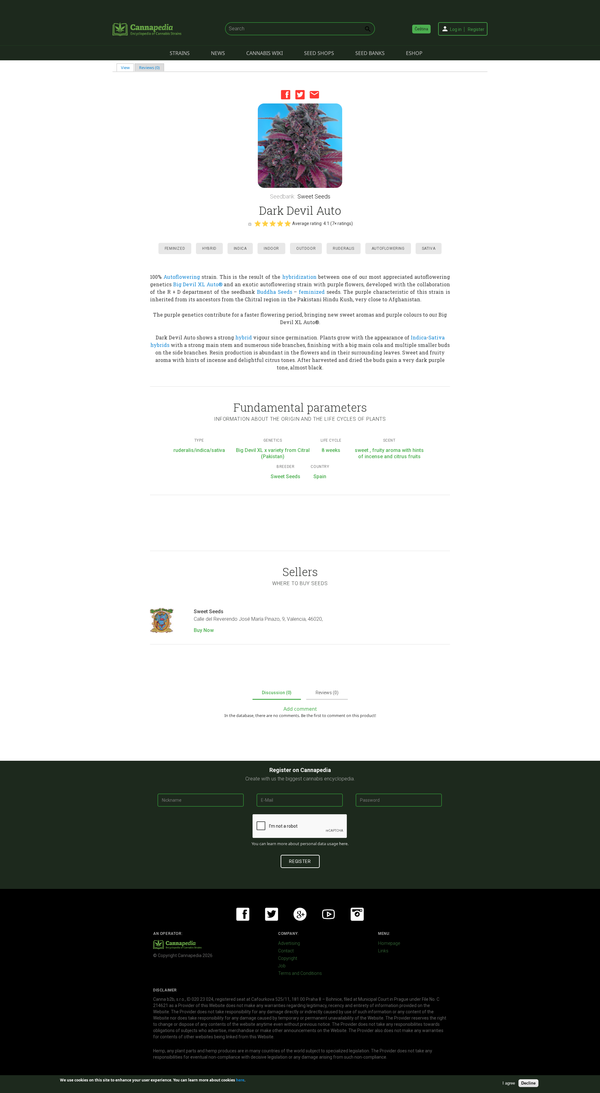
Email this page (314, 94)
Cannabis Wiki (264, 53)
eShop (414, 53)
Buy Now (204, 630)
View (127, 67)
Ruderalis (343, 248)
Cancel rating (249, 224)
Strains (180, 53)
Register (476, 29)
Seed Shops (319, 53)
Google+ (300, 914)
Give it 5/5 (287, 223)
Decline (528, 1083)
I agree (508, 1083)
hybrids (159, 345)
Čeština (421, 29)
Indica (240, 248)
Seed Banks (370, 53)
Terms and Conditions (300, 973)
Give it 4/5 (280, 223)
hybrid (243, 337)
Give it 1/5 (257, 223)
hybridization (299, 276)
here (343, 843)
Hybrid (209, 248)
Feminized (175, 248)
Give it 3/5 (272, 223)
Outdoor (306, 248)
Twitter (300, 94)
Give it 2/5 (265, 223)
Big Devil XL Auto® (197, 284)
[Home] (146, 29)
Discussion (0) (277, 692)
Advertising (289, 943)
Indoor (271, 248)
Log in (456, 29)
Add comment (300, 708)
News (218, 53)
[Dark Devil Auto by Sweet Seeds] (300, 145)
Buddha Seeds (274, 291)
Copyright (287, 958)
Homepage (389, 943)
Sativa (429, 248)
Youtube (328, 914)
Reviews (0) (149, 67)
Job (282, 965)
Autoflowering (388, 248)
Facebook (285, 94)
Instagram (357, 914)
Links (383, 950)
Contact (286, 950)
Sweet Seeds (314, 196)
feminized (312, 291)
